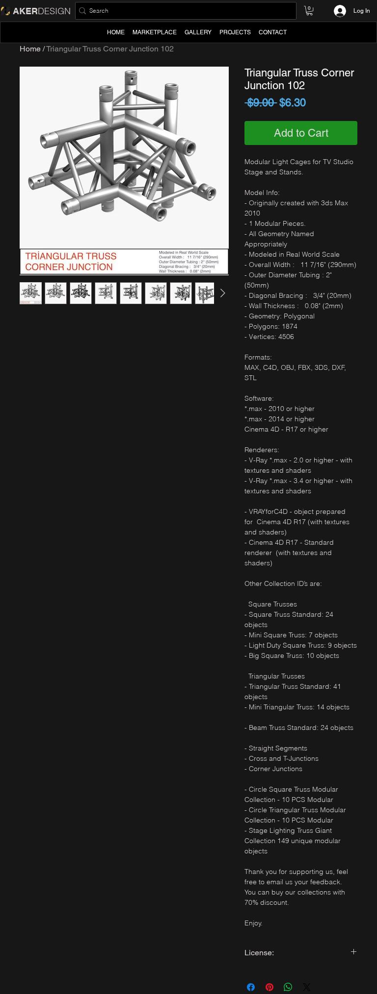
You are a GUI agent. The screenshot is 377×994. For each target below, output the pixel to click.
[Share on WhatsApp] (288, 987)
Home (30, 48)
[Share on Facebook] (251, 987)
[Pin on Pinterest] (269, 987)
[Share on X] (307, 987)
